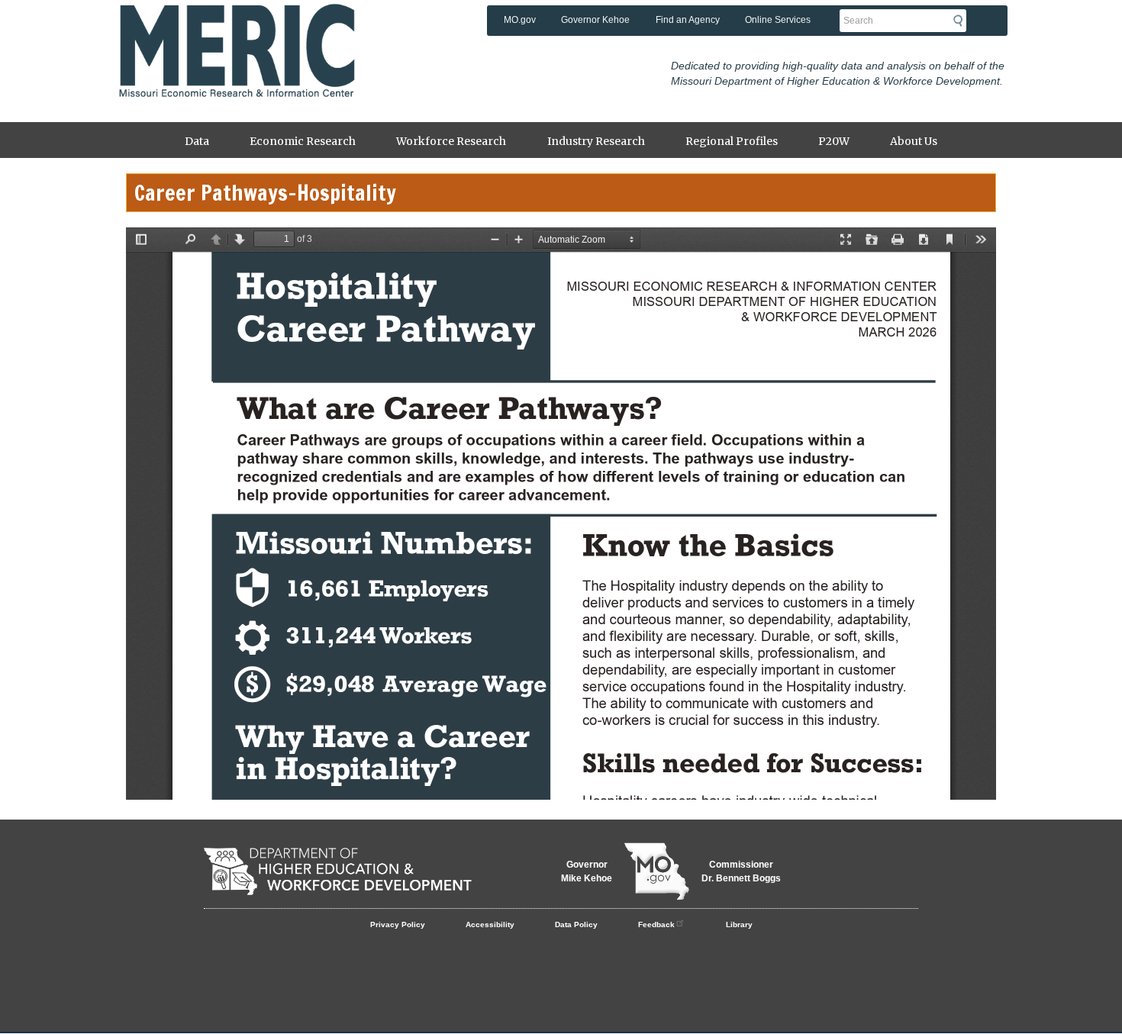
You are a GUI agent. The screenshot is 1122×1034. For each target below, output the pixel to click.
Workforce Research (451, 141)
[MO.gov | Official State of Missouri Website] (656, 871)
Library (739, 924)
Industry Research (596, 141)
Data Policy (576, 924)
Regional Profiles (731, 141)
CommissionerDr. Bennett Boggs (741, 871)
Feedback (656, 924)
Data (197, 141)
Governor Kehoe (595, 19)
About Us (913, 141)
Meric (236, 26)
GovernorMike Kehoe (586, 871)
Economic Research (303, 141)
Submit (962, 20)
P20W (834, 141)
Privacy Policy (397, 924)
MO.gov (520, 19)
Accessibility (490, 924)
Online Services (778, 19)
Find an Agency (688, 19)
